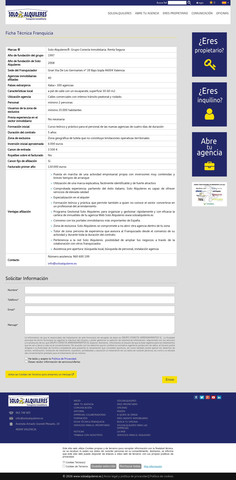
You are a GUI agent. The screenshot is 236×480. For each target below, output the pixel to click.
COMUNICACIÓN (202, 13)
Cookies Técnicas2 (75, 462)
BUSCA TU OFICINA (127, 421)
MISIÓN (121, 411)
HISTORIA (79, 411)
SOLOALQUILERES (119, 13)
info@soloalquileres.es (62, 263)
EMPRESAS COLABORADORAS (90, 414)
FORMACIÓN (80, 418)
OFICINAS (222, 13)
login (201, 2)
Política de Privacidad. (64, 358)
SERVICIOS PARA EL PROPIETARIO (92, 425)
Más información (153, 466)
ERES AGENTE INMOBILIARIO (132, 418)
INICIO (77, 400)
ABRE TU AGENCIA (147, 13)
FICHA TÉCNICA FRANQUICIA (89, 421)
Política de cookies (161, 476)
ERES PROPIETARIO (175, 13)
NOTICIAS (79, 431)
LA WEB (121, 431)
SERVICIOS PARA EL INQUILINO (133, 435)
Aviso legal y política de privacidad (126, 476)
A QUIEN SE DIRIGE (127, 414)
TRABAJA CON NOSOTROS (88, 435)
